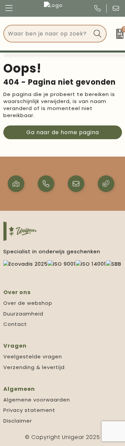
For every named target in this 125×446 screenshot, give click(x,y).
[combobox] (47, 33)
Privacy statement (29, 410)
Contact (15, 324)
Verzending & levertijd (34, 367)
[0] (117, 34)
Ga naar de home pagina (62, 132)
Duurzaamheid (23, 313)
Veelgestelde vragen (32, 356)
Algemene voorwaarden (36, 399)
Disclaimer (17, 420)
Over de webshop (27, 302)
